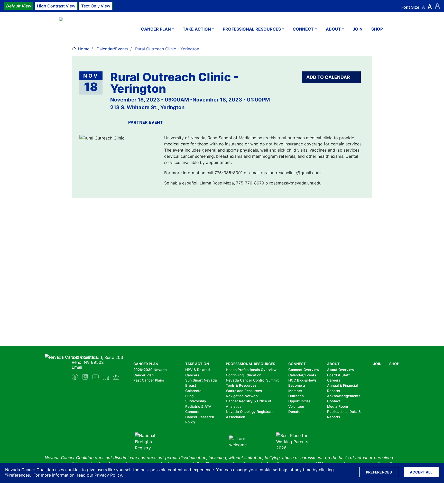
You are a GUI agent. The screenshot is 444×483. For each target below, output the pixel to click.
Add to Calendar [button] (328, 77)
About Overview (340, 370)
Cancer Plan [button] (156, 29)
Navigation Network (242, 396)
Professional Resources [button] (252, 29)
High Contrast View (56, 5)
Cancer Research (199, 417)
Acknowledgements (343, 396)
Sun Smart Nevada (201, 380)
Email (77, 367)
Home (83, 48)
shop (377, 29)
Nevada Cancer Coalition (90, 29)
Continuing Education (243, 375)
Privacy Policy (108, 475)
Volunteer (296, 406)
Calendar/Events (112, 48)
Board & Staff (338, 375)
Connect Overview (303, 370)
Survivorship (195, 401)
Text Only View (95, 5)
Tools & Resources (241, 385)
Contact (333, 401)
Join (358, 29)
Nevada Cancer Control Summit (252, 380)
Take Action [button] (197, 29)
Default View (18, 5)
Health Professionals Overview (251, 370)
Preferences (379, 472)
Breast (190, 385)
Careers (333, 380)
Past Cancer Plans (148, 380)
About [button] (333, 29)
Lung (189, 396)
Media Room (337, 406)
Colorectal (193, 391)
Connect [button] (303, 29)
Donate (294, 412)
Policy (190, 422)
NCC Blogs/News (302, 380)
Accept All (421, 472)
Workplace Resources (244, 391)
